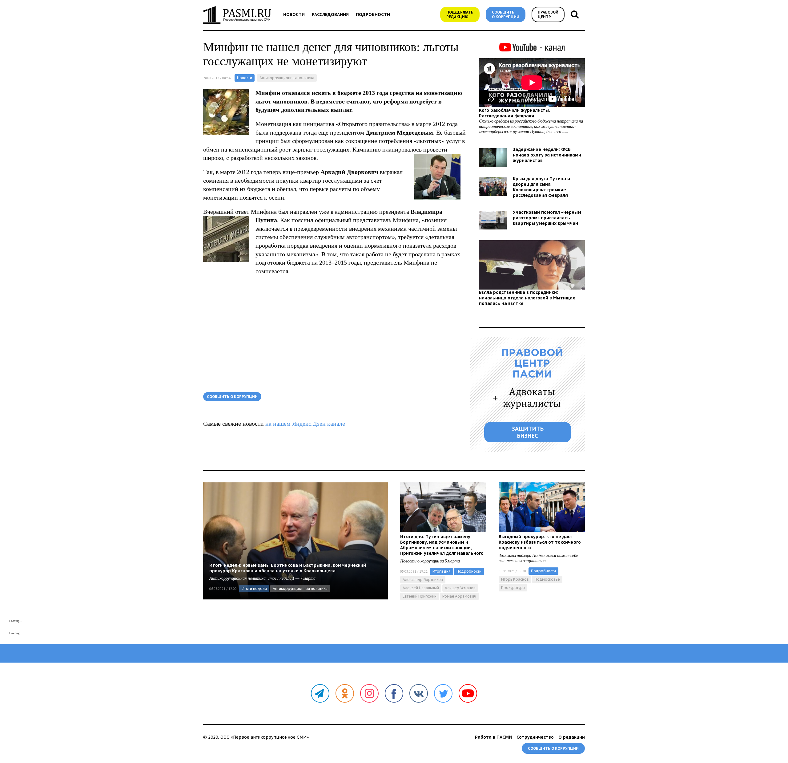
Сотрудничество (535, 737)
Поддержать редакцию (459, 14)
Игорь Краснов (515, 579)
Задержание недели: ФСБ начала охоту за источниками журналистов (547, 155)
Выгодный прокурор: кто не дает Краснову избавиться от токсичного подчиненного (540, 542)
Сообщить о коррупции (505, 14)
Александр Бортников (423, 579)
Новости (294, 14)
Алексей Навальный (421, 588)
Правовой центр (548, 14)
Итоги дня (441, 571)
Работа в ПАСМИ (493, 737)
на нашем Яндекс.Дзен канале (305, 423)
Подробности (373, 14)
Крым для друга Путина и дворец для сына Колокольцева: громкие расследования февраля (541, 187)
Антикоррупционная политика (286, 77)
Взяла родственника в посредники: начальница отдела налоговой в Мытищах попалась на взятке (527, 298)
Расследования (330, 14)
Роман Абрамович (459, 596)
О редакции (571, 737)
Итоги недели (254, 588)
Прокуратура (513, 587)
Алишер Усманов (460, 588)
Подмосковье (547, 579)
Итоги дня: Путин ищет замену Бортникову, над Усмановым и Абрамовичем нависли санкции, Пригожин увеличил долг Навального (442, 545)
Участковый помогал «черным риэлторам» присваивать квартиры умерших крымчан (547, 217)
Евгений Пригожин (419, 596)
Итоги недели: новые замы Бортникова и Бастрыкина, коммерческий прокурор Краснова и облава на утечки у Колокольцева (287, 568)
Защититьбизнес (528, 432)
